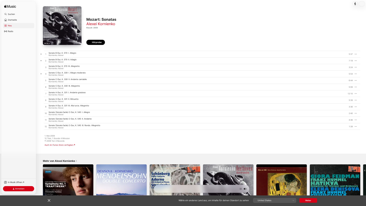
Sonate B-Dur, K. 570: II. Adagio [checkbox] (62, 59)
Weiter (308, 200)
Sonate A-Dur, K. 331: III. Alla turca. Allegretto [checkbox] (69, 105)
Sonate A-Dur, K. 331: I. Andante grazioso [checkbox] (67, 92)
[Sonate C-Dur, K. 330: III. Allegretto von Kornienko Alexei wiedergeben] (46, 87)
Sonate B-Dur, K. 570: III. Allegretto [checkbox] (64, 66)
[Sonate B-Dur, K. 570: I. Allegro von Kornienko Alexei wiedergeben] (46, 54)
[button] (18, 14)
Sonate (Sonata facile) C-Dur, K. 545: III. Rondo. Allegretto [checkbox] (74, 125)
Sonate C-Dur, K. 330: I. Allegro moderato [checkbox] (67, 73)
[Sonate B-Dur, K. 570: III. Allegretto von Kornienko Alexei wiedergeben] (46, 67)
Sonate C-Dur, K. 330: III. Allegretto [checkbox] (64, 86)
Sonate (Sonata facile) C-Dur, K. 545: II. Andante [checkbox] (70, 119)
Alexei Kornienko (100, 24)
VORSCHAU (349, 54)
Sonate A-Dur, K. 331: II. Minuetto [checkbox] (63, 99)
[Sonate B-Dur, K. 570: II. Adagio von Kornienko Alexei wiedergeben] (46, 61)
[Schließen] (49, 200)
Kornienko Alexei (56, 55)
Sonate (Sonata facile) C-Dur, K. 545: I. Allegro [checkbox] (69, 112)
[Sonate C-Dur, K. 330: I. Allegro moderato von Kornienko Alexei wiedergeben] (46, 74)
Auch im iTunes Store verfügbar (59, 145)
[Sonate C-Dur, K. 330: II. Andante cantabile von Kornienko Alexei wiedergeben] (46, 80)
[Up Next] (240, 189)
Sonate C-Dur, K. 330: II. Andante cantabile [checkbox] (68, 79)
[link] (60, 161)
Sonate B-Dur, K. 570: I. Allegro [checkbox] (62, 53)
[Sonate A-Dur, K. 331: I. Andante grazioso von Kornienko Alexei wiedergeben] (46, 93)
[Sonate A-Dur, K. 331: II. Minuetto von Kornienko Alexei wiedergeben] (46, 100)
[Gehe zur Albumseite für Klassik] (355, 3)
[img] (10, 6)
